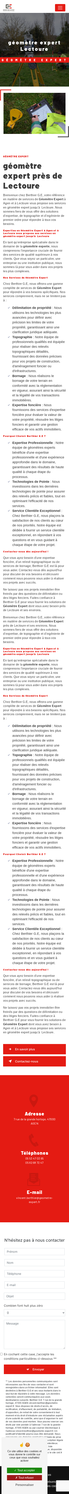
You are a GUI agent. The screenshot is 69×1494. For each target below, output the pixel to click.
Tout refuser (26, 1477)
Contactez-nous (26, 1061)
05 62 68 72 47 (34, 1162)
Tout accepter (26, 1470)
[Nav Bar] (60, 7)
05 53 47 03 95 (34, 1158)
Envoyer (38, 1369)
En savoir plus (25, 1049)
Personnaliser (24, 1484)
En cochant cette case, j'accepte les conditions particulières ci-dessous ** (30, 1356)
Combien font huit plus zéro (23, 1305)
